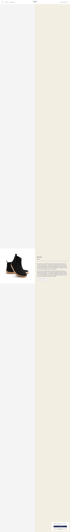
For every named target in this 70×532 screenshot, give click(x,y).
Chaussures (12, 2)
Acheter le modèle (42, 279)
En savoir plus (59, 524)
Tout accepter (60, 526)
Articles (6, 2)
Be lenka (39, 257)
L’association (63, 2)
